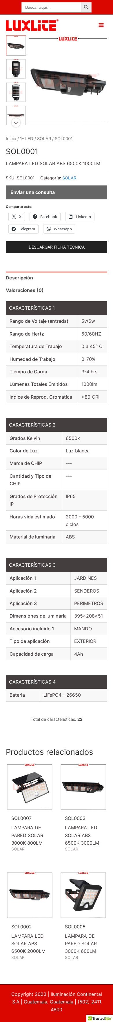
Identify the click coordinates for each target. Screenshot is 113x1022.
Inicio (11, 138)
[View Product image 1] (16, 45)
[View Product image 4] (16, 115)
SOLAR (44, 138)
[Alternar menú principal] (101, 25)
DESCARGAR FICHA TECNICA (57, 247)
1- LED (26, 138)
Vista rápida (30, 805)
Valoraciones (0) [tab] (25, 290)
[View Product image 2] (16, 69)
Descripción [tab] (19, 278)
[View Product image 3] (16, 92)
